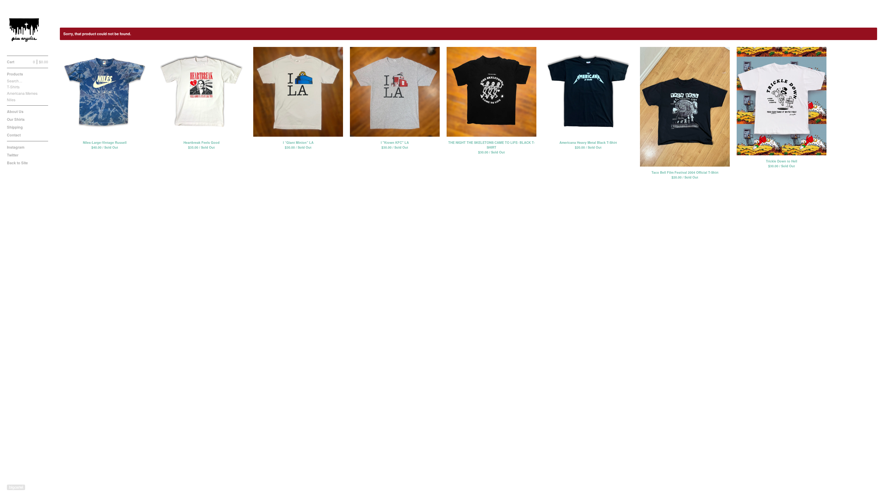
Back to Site (17, 162)
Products (15, 74)
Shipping (15, 127)
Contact (14, 135)
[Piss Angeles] (24, 30)
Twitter (12, 155)
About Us (15, 111)
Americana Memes (22, 93)
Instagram (15, 147)
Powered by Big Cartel (16, 487)
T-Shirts (13, 87)
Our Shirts (16, 119)
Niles (11, 99)
